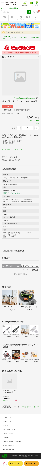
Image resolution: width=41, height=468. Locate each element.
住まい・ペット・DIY (21, 37)
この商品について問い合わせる (25, 98)
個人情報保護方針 (8, 449)
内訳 (37, 123)
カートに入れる (15, 464)
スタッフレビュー (29, 266)
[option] (20, 77)
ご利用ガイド (7, 417)
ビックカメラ (9, 57)
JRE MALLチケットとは (10, 433)
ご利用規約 (6, 437)
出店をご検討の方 (8, 445)
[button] (34, 301)
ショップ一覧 (7, 421)
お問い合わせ (7, 425)
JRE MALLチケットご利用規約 (12, 441)
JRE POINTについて (9, 429)
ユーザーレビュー (11, 266)
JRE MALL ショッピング (6, 37)
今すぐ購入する (31, 464)
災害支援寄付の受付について (16, 32)
